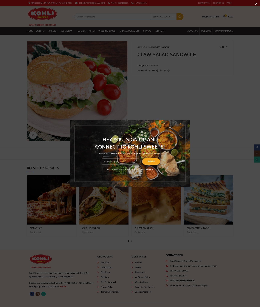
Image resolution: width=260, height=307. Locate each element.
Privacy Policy (146, 169)
